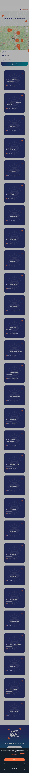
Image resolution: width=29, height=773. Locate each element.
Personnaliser (14, 768)
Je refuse (14, 764)
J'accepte (14, 759)
